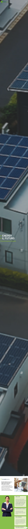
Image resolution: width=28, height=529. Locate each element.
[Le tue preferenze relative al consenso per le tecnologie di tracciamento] (26, 527)
